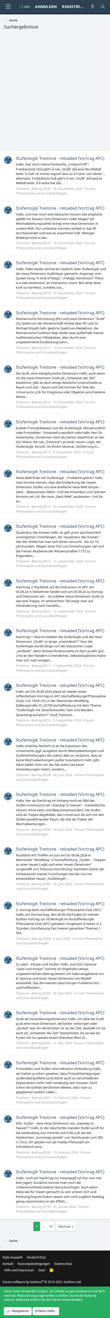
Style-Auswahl (13, 1257)
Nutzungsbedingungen (34, 1264)
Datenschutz (63, 1264)
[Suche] (103, 6)
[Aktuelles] (92, 6)
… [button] (43, 1226)
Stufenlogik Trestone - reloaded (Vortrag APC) (60, 158)
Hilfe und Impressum (19, 1270)
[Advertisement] (55, 91)
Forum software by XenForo (42, 1282)
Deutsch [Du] (36, 1257)
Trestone (22, 188)
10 (50, 1226)
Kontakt (8, 1264)
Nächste (64, 1226)
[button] (8, 6)
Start (41, 1270)
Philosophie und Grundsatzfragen (41, 193)
